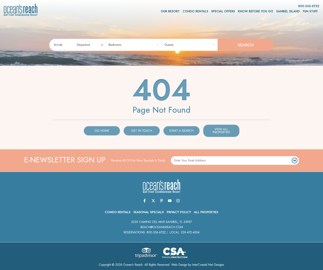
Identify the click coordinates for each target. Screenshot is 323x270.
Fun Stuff (310, 11)
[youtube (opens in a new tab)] (169, 200)
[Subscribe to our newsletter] (294, 160)
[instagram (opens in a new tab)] (178, 200)
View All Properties (221, 130)
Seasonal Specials (148, 212)
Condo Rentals (195, 11)
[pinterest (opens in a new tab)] (161, 200)
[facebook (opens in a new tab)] (145, 200)
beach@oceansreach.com (161, 227)
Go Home (102, 131)
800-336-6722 (156, 232)
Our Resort (170, 11)
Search (246, 45)
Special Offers (223, 11)
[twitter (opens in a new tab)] (153, 200)
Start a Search (181, 131)
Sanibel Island (288, 11)
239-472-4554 (190, 232)
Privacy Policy (179, 212)
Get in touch (141, 131)
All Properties (206, 212)
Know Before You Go (255, 11)
